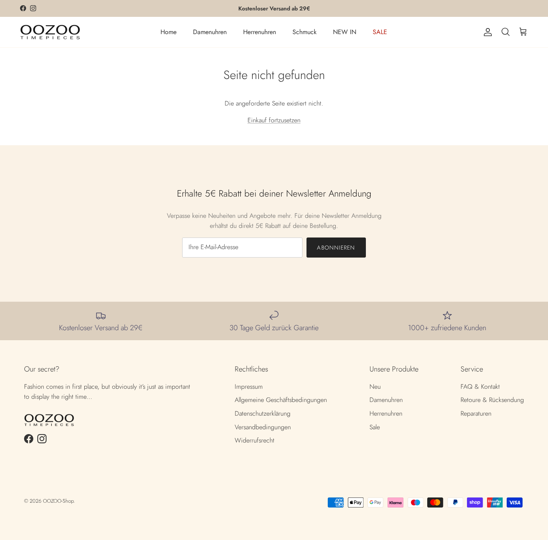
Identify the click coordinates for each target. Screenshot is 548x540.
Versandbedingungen (263, 427)
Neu (375, 386)
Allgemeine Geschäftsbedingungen (281, 399)
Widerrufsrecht (254, 440)
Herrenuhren (259, 32)
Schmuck (304, 32)
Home (168, 32)
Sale (374, 427)
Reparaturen (476, 413)
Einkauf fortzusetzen (274, 120)
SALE (380, 32)
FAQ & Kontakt (480, 386)
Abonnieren (336, 248)
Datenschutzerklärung (262, 413)
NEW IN (344, 32)
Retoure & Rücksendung (492, 399)
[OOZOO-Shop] (50, 32)
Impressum (249, 386)
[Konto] (486, 32)
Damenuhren (210, 32)
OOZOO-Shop (58, 501)
